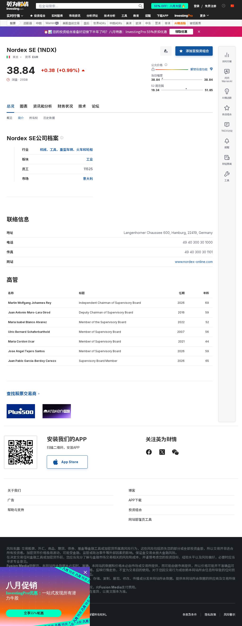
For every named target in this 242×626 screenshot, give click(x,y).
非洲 (167, 23)
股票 (13, 23)
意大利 (88, 179)
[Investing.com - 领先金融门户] (17, 5)
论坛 (95, 106)
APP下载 (135, 500)
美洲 (129, 23)
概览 (9, 118)
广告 (11, 500)
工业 (89, 159)
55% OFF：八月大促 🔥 (169, 6)
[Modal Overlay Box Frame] (45, 596)
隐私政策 (210, 614)
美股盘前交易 (71, 23)
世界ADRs (99, 23)
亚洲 (158, 23)
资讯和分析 (42, 106)
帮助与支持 (16, 510)
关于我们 (14, 490)
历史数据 (49, 118)
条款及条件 (190, 614)
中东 (148, 23)
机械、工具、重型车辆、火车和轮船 (66, 150)
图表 (23, 106)
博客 (132, 490)
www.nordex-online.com (194, 262)
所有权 (33, 118)
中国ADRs (116, 23)
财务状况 (65, 106)
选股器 (27, 23)
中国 (39, 23)
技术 (82, 106)
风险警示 (229, 614)
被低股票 (195, 23)
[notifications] (223, 6)
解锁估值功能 (198, 69)
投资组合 (135, 510)
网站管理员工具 (140, 519)
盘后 (86, 23)
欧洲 (138, 23)
